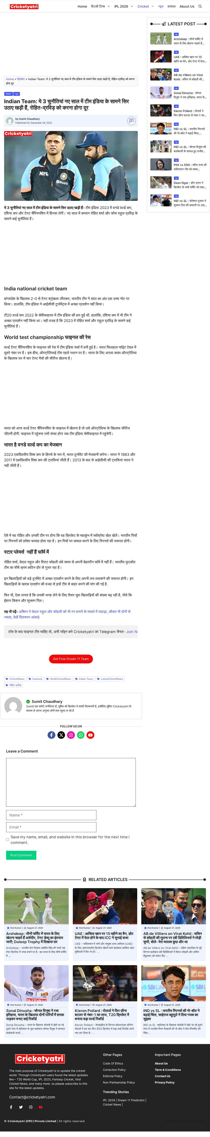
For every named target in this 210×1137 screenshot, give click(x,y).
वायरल (172, 6)
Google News (175, 1121)
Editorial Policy (112, 1076)
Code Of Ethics (113, 1063)
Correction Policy (114, 1069)
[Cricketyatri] (24, 6)
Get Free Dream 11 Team (71, 659)
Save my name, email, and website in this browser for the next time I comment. (70, 840)
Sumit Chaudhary (29, 118)
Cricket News (112, 1104)
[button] (200, 6)
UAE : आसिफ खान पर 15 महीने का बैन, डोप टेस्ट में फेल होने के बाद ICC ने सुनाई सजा (189, 61)
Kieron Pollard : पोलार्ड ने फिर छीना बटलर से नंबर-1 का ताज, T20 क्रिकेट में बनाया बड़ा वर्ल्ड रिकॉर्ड (102, 1014)
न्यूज (160, 6)
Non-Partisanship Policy (119, 1082)
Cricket (143, 6)
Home (82, 6)
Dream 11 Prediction (131, 1100)
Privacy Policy (196, 1121)
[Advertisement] (71, 45)
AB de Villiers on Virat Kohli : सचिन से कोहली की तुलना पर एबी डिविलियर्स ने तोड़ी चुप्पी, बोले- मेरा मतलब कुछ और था (172, 937)
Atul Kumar (15, 928)
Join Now (134, 631)
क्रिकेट (21, 79)
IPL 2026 (121, 6)
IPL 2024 (109, 1100)
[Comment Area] (131, 121)
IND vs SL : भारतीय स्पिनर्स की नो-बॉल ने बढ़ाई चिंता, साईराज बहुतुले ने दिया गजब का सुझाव (171, 1014)
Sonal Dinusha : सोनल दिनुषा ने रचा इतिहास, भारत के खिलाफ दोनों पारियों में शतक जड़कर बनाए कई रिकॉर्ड (35, 1014)
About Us (187, 6)
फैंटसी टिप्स (98, 6)
